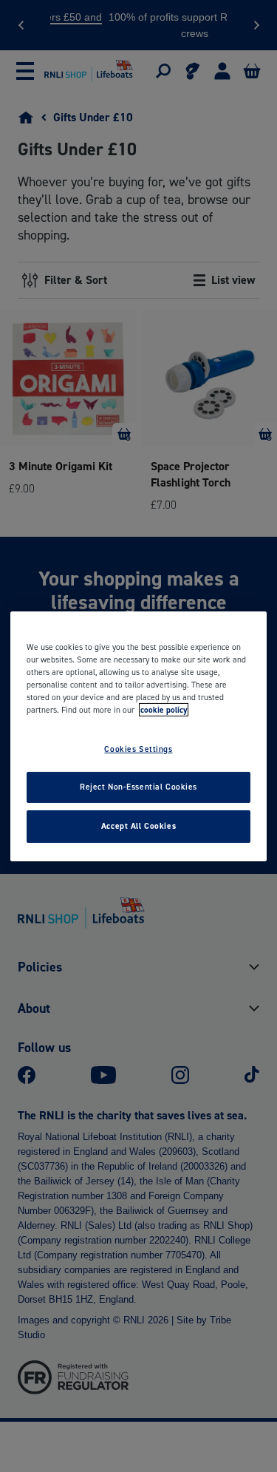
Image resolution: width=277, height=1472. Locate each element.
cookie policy (163, 710)
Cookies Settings (138, 749)
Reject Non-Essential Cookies (138, 786)
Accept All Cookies (138, 826)
